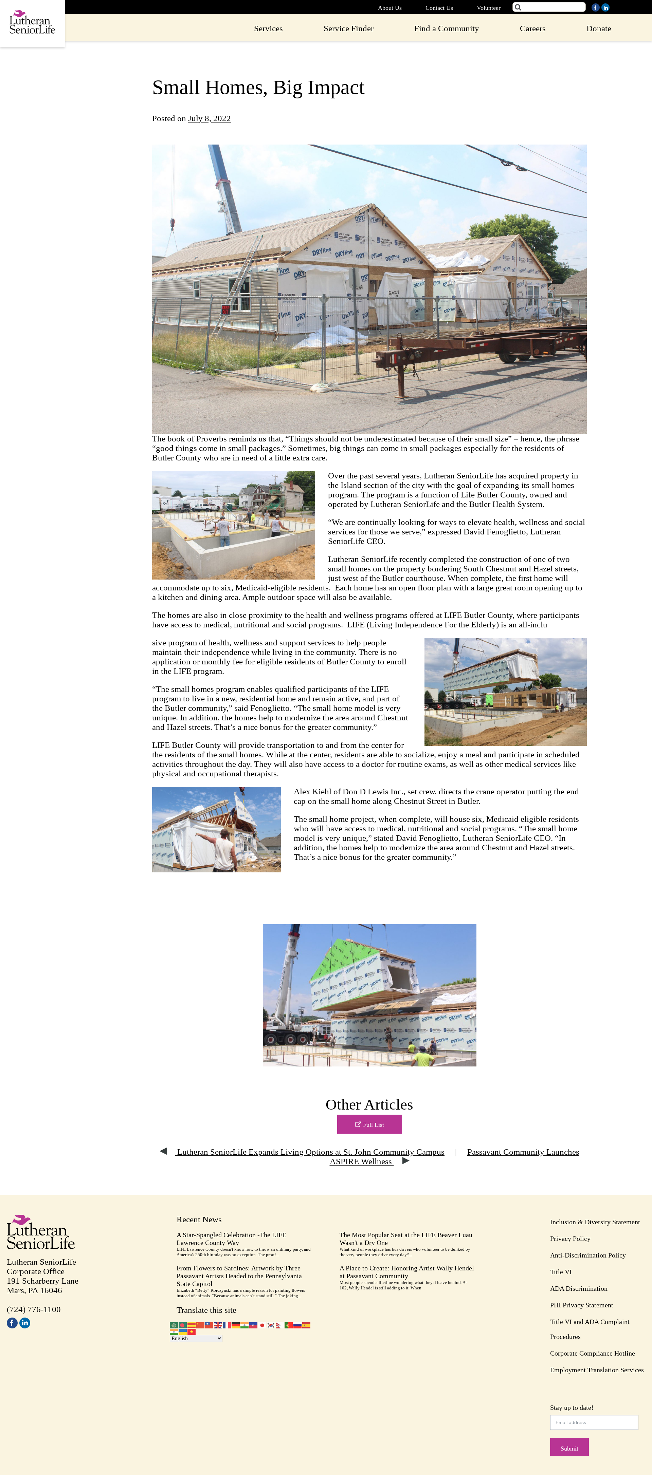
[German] (236, 1324)
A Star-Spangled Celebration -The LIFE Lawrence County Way (231, 1238)
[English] (218, 1324)
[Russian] (297, 1324)
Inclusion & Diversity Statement (595, 1222)
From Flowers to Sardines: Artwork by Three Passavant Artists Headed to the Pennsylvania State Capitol (239, 1275)
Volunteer (489, 7)
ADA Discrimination (579, 1288)
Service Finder (349, 28)
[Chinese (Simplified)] (200, 1324)
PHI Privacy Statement (581, 1305)
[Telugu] (174, 1331)
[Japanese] (262, 1324)
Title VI (561, 1271)
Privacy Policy (570, 1238)
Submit (569, 1448)
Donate (598, 28)
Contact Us (439, 7)
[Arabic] (174, 1324)
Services (268, 28)
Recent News (199, 1219)
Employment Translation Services (597, 1370)
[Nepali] (280, 1324)
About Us (390, 7)
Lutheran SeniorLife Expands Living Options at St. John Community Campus (310, 1151)
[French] (227, 1324)
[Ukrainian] (183, 1331)
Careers (533, 28)
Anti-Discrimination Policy (588, 1255)
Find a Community (446, 28)
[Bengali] (183, 1324)
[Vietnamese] (191, 1331)
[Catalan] (191, 1324)
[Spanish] (306, 1324)
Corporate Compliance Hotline (592, 1353)
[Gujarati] (244, 1324)
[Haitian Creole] (253, 1324)
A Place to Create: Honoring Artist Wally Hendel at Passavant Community (407, 1272)
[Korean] (271, 1324)
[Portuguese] (289, 1324)
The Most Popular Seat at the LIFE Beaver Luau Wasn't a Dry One (406, 1238)
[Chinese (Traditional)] (209, 1324)
